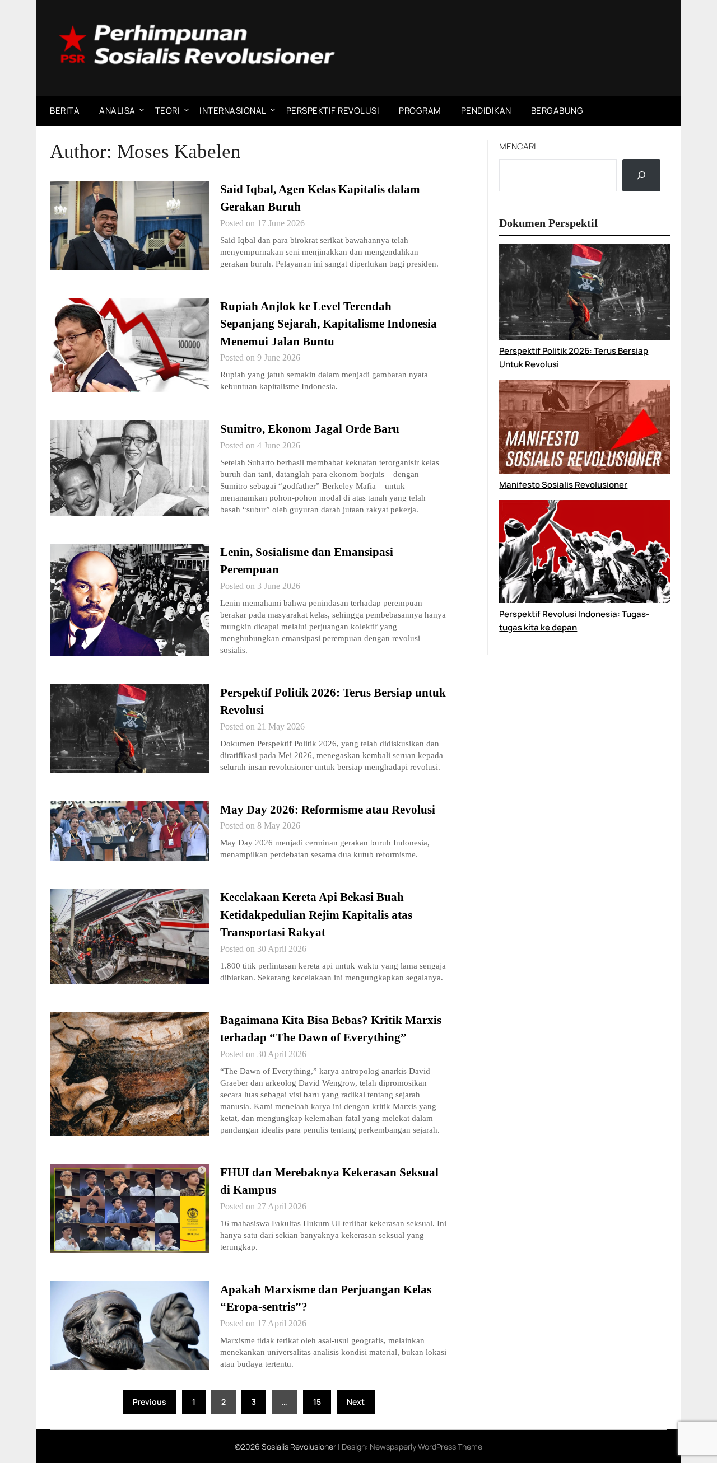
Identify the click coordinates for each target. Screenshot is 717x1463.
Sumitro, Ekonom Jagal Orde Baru (309, 429)
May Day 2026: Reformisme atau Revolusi (327, 809)
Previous (149, 1401)
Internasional (233, 110)
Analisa (117, 110)
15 (317, 1401)
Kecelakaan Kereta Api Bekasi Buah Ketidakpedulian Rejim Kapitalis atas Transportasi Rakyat (316, 914)
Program (420, 110)
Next (356, 1401)
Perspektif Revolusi (333, 110)
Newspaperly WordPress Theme (426, 1446)
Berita (65, 110)
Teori (167, 110)
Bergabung (557, 110)
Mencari (517, 146)
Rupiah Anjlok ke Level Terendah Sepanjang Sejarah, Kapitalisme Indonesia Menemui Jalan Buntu (328, 324)
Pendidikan (486, 110)
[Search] (641, 175)
